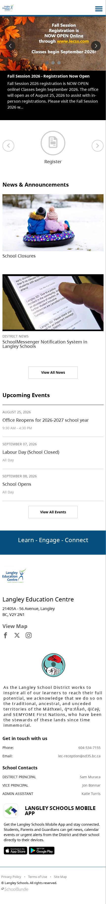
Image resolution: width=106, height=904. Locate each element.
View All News (53, 366)
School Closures (19, 250)
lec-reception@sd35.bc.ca (79, 750)
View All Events (53, 506)
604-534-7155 (89, 741)
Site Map (60, 871)
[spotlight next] (96, 46)
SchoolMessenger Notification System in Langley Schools (44, 338)
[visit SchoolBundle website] (51, 883)
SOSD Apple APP (15, 845)
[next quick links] (98, 140)
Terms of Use (37, 871)
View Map (14, 620)
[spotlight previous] (10, 46)
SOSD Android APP (41, 845)
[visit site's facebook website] (5, 629)
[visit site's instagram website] (29, 629)
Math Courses (21, 76)
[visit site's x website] (17, 629)
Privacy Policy (11, 871)
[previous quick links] (8, 140)
